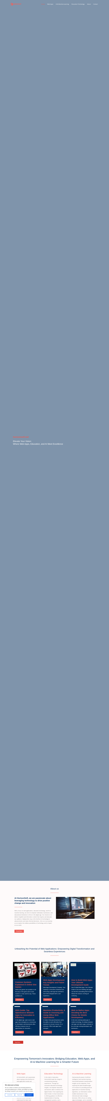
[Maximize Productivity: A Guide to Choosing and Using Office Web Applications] (46, 1005)
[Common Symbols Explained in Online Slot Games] (26, 970)
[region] (19, 1090)
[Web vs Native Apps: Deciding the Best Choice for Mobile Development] (77, 1005)
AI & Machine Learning (62, 4)
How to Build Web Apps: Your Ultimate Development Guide (82, 982)
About (89, 4)
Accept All (29, 1095)
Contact (95, 4)
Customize (9, 1095)
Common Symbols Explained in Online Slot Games (25, 984)
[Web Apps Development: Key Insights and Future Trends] (54, 969)
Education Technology (78, 4)
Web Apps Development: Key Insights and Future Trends (54, 982)
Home (43, 4)
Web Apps (50, 4)
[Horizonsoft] (16, 4)
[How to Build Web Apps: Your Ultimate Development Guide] (82, 969)
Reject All (19, 1095)
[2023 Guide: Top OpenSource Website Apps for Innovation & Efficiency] (20, 1005)
